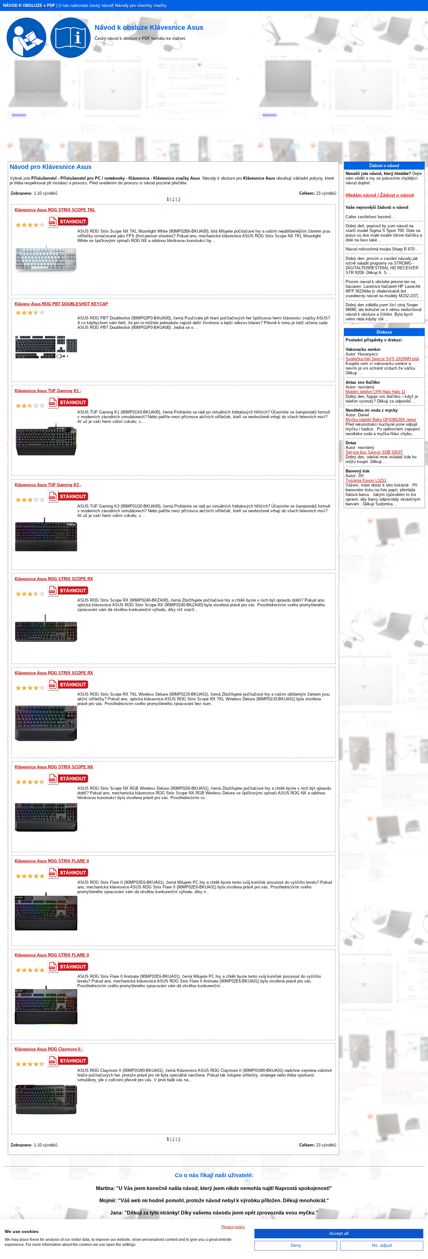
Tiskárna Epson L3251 (366, 480)
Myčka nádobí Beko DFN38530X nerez (381, 419)
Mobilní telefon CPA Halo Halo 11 (375, 391)
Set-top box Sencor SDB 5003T (374, 452)
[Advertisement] (214, 111)
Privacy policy (233, 1227)
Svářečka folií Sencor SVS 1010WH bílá (382, 358)
